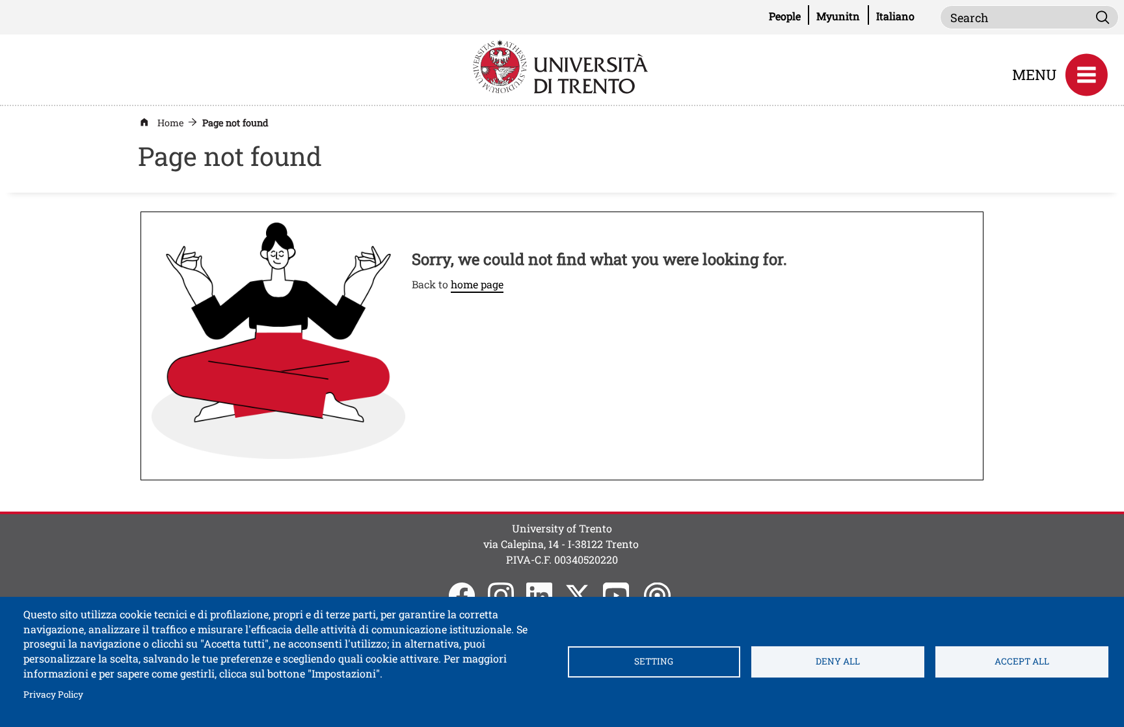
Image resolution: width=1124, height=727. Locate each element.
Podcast (657, 596)
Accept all (1022, 661)
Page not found (235, 123)
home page (477, 284)
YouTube (616, 596)
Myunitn (842, 15)
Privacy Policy (53, 694)
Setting (653, 661)
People (789, 15)
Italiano (895, 16)
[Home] (562, 65)
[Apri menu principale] (1086, 75)
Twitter (578, 596)
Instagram (501, 596)
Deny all (838, 661)
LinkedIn (539, 596)
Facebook (462, 596)
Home (170, 123)
